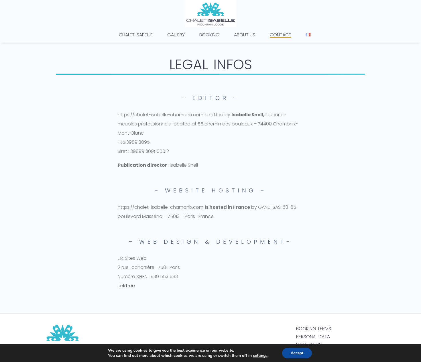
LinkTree (126, 285)
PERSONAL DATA (313, 336)
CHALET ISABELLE (136, 35)
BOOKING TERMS (313, 328)
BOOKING (209, 35)
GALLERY (176, 35)
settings (260, 355)
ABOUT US (244, 35)
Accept (297, 353)
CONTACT (280, 35)
